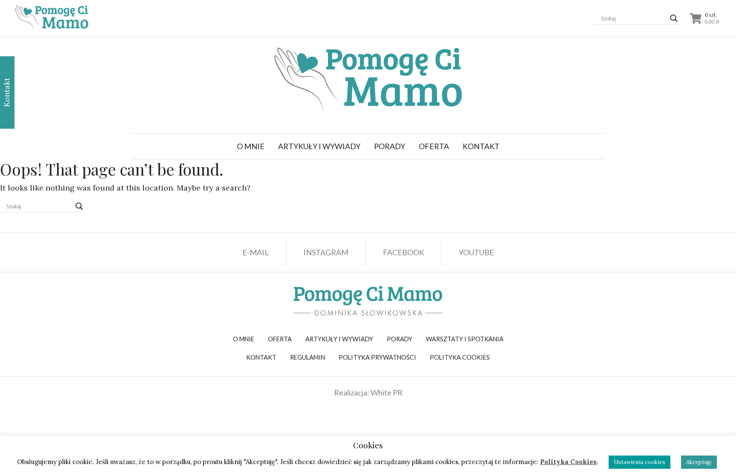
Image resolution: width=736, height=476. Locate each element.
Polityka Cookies (568, 462)
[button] (319, 146)
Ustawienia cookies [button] (639, 462)
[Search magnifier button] (674, 18)
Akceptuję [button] (699, 462)
